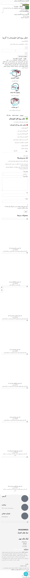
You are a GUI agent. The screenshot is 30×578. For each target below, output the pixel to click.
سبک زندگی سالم (18, 63)
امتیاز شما (25, 171)
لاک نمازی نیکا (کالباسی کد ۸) (15, 282)
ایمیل (26, 198)
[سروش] (1, 290)
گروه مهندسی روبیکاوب (16, 569)
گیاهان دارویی (21, 66)
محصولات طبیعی (6, 66)
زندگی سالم (25, 63)
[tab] (21, 115)
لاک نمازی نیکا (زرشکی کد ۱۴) (15, 248)
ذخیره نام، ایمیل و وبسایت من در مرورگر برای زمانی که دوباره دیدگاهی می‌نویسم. (16, 207)
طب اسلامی (12, 63)
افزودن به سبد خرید (23, 56)
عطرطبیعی (15, 8)
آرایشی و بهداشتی (22, 8)
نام (27, 192)
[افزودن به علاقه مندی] (2, 9)
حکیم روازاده (20, 61)
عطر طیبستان (15, 64)
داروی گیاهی (5, 61)
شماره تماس (6, 513)
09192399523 (23, 530)
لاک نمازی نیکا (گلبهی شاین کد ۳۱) (15, 383)
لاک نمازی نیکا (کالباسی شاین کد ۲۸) (15, 486)
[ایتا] (1, 287)
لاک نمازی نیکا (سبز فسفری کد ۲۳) (15, 315)
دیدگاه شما (25, 176)
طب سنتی (7, 63)
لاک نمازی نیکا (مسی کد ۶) (15, 349)
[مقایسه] (15, 245)
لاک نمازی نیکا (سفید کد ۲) (15, 417)
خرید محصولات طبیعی (12, 61)
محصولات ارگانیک (14, 66)
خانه (27, 8)
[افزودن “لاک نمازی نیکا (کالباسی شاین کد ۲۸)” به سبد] (2, 11)
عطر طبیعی (21, 64)
